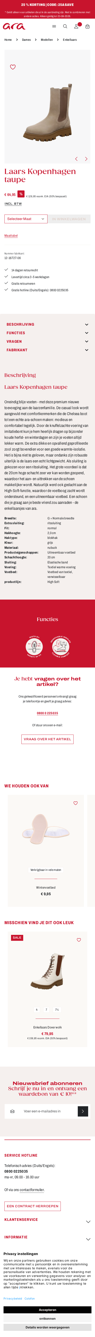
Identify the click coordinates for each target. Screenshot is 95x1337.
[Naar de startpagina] (14, 26)
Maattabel (11, 235)
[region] (47, 106)
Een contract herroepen (32, 1206)
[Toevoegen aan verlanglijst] (13, 67)
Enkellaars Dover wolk (47, 1027)
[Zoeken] (65, 26)
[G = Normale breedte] (34, 647)
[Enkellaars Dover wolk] (47, 967)
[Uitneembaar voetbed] (61, 647)
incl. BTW (13, 203)
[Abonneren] (83, 1111)
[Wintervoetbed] (46, 829)
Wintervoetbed (45, 887)
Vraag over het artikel (47, 739)
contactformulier (32, 1190)
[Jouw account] (76, 26)
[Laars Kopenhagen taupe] (47, 106)
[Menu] (54, 26)
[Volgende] (86, 158)
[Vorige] (76, 158)
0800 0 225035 (47, 713)
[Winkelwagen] (87, 26)
